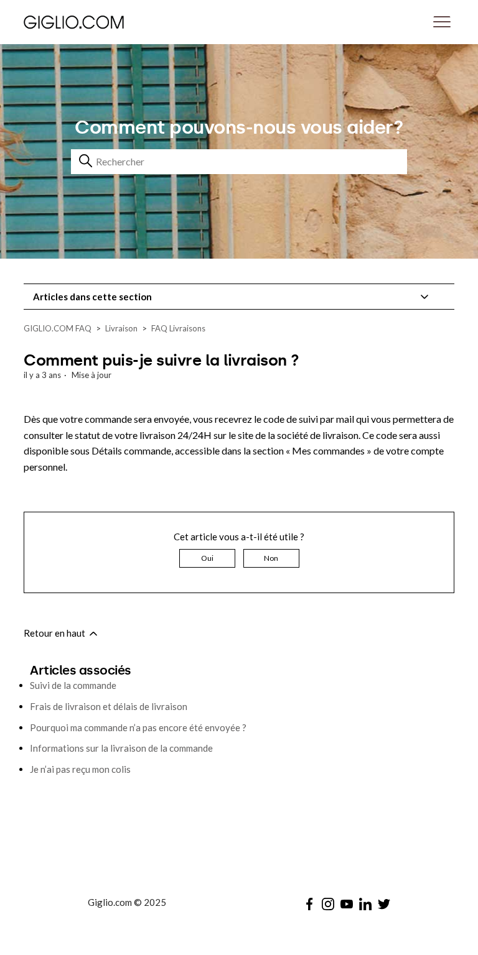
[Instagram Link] (328, 904)
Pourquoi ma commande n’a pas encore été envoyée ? (138, 727)
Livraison (121, 328)
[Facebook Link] (309, 904)
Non (271, 558)
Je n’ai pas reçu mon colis (80, 769)
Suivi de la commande (73, 685)
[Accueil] (107, 22)
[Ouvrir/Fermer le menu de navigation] (441, 22)
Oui (207, 558)
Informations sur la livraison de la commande (121, 748)
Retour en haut (55, 633)
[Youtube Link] (346, 904)
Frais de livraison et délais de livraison (108, 706)
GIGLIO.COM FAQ (57, 328)
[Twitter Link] (384, 904)
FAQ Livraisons (178, 328)
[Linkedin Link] (365, 904)
